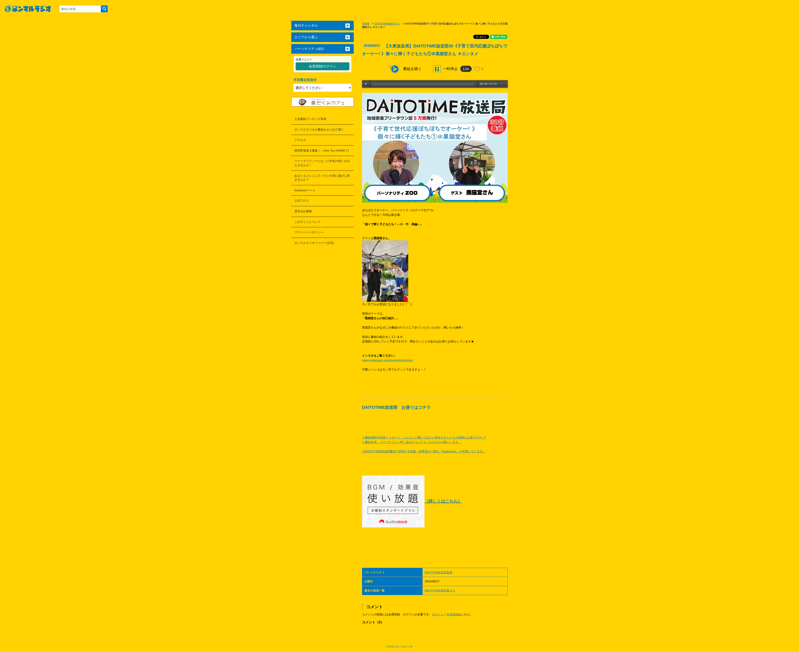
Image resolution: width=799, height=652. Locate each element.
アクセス (300, 140)
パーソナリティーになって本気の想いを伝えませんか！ (322, 163)
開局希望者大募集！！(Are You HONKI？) (321, 150)
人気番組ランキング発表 (310, 119)
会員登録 (452, 614)
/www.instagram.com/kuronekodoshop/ (387, 360)
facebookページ (304, 190)
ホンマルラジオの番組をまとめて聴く (319, 129)
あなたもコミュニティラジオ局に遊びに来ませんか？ (322, 178)
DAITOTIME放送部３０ (387, 23)
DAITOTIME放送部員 (438, 572)
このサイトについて (307, 222)
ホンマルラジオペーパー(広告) (314, 242)
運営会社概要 (303, 211)
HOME (366, 23)
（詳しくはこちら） (443, 501)
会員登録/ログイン (322, 66)
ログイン (438, 614)
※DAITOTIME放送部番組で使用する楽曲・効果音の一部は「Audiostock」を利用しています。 (424, 451)
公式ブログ (301, 200)
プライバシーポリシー (309, 232)
